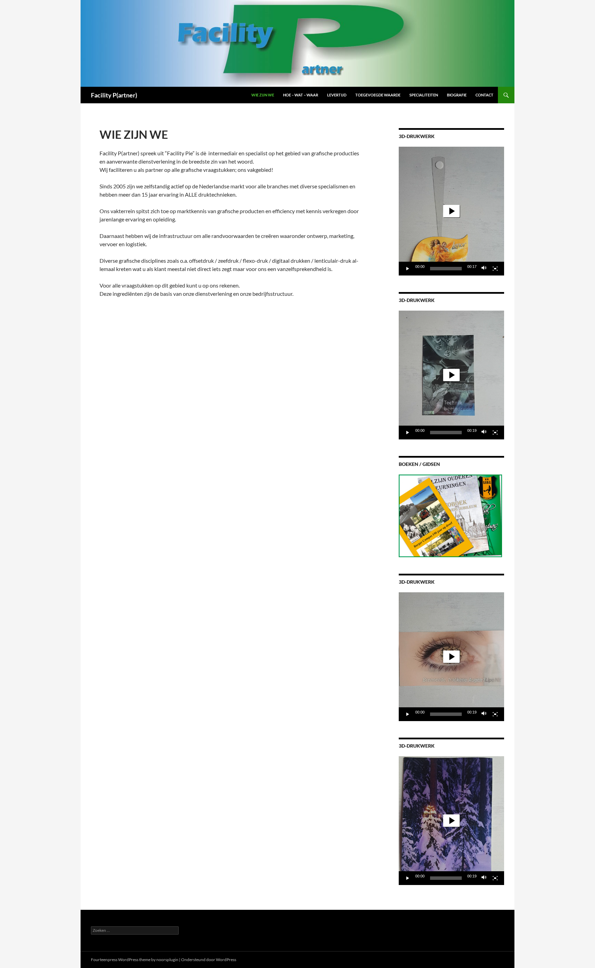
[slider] (446, 268)
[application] (451, 211)
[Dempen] (484, 268)
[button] (451, 211)
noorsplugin (167, 959)
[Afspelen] (407, 268)
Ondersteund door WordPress (208, 959)
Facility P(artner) (114, 95)
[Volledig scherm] (495, 268)
